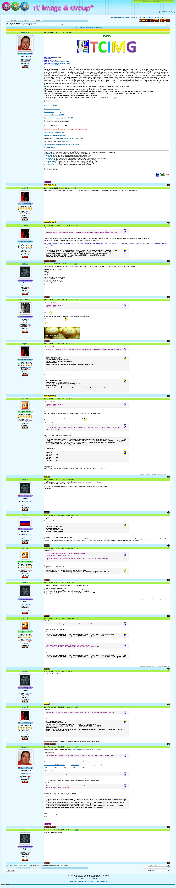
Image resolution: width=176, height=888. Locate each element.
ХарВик (30, 23)
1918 (76, 707)
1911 (75, 398)
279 (39, 20)
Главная (145, 1)
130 (33, 20)
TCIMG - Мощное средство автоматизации (39, 24)
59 (28, 217)
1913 (76, 515)
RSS (174, 12)
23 (28, 425)
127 (27, 20)
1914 (76, 548)
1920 (76, 830)
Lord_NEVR (25, 299)
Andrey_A (23, 23)
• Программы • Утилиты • (16, 24)
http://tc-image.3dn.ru (113, 97)
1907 (75, 225)
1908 (75, 264)
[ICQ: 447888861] (53, 222)
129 (31, 20)
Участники (142, 17)
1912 (76, 479)
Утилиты (25, 24)
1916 (76, 618)
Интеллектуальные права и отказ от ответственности (88, 881)
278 (37, 20)
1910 (75, 343)
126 (25, 20)
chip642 (34, 23)
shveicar (25, 398)
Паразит (25, 264)
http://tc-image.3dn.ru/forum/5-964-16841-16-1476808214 (84, 749)
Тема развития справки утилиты (54, 132)
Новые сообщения (130, 17)
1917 (76, 671)
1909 (75, 299)
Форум (7, 24)
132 (28, 65)
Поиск (162, 17)
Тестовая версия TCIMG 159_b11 (54, 765)
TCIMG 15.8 (75, 765)
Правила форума (153, 17)
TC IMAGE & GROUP (85, 878)
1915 (76, 582)
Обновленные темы (116, 17)
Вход (163, 1)
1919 (76, 747)
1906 (75, 188)
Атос (25, 515)
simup (26, 23)
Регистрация (154, 1)
